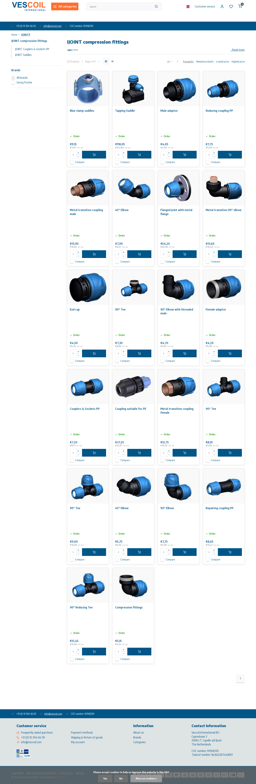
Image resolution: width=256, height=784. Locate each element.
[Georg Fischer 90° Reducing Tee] (88, 585)
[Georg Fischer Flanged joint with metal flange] (178, 188)
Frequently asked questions (37, 732)
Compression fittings (129, 607)
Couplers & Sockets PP (85, 409)
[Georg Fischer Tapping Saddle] (133, 88)
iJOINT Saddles (23, 55)
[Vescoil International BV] (28, 6)
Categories (139, 742)
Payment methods (82, 732)
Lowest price (222, 61)
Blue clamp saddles (82, 110)
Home (14, 34)
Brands (137, 737)
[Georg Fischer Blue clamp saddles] (88, 88)
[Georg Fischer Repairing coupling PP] (224, 486)
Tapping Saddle (125, 110)
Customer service (205, 6)
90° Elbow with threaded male (176, 311)
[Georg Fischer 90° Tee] (133, 287)
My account (78, 742)
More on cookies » (146, 778)
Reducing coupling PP (219, 110)
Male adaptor (169, 110)
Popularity (188, 61)
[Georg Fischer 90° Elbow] (178, 486)
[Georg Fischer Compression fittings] (133, 585)
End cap (75, 309)
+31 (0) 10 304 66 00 (33, 737)
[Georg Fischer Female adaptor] (224, 287)
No (121, 778)
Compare (79, 162)
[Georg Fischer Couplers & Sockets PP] (88, 386)
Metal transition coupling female (176, 410)
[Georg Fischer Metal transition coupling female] (178, 386)
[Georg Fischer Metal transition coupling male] (88, 188)
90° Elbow (167, 508)
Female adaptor (216, 309)
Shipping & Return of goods (87, 737)
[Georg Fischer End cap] (88, 287)
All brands (22, 77)
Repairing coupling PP (220, 508)
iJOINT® (25, 34)
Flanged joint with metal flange (176, 212)
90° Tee (120, 309)
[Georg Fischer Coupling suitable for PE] (133, 386)
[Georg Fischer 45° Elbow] (133, 188)
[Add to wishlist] (103, 76)
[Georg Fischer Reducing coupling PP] (224, 88)
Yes (105, 778)
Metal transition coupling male (86, 212)
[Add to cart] (94, 154)
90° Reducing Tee (81, 607)
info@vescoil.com (52, 25)
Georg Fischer (24, 82)
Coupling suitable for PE (130, 409)
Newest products (205, 61)
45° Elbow (122, 210)
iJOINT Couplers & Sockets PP (32, 49)
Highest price (238, 61)
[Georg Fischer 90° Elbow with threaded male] (178, 287)
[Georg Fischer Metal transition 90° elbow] (224, 188)
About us (15, 17)
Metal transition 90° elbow (223, 210)
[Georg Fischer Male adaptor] (178, 88)
